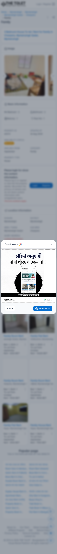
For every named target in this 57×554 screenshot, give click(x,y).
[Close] (52, 244)
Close (10, 308)
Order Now (44, 308)
